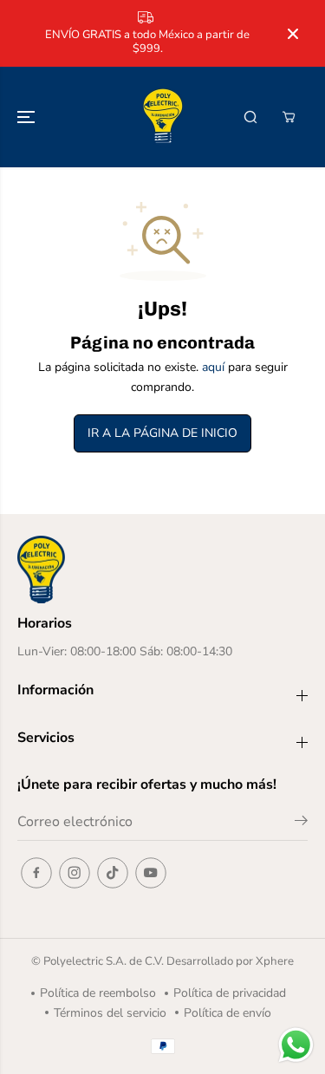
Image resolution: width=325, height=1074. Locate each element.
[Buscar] (250, 117)
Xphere (275, 961)
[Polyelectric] (163, 117)
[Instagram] (74, 873)
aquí (213, 367)
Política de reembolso (98, 993)
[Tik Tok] (113, 873)
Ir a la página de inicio (162, 433)
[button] (27, 117)
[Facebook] (36, 873)
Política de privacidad (229, 993)
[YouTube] (151, 873)
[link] (162, 569)
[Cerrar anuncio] (293, 34)
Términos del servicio (110, 1013)
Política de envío (227, 1013)
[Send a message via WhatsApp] (296, 1045)
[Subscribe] (301, 823)
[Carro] (289, 117)
